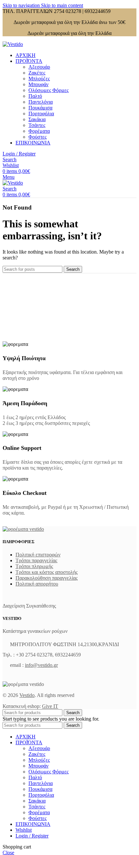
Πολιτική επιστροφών (38, 554)
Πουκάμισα (40, 107)
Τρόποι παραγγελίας (36, 560)
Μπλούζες (39, 78)
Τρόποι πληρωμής (34, 566)
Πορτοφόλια (41, 113)
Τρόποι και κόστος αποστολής (47, 572)
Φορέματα (39, 131)
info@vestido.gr (41, 665)
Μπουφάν (38, 84)
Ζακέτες (36, 72)
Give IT (50, 706)
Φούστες (37, 137)
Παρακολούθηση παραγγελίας (47, 578)
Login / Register (32, 835)
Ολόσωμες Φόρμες (48, 90)
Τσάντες (36, 125)
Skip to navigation (22, 5)
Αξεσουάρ (39, 67)
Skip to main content (62, 5)
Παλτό (35, 96)
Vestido (27, 695)
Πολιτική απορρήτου (37, 584)
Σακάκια (37, 119)
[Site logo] (13, 44)
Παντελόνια (40, 102)
